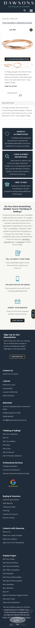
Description (8, 103)
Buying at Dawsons (12, 496)
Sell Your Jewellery (10, 434)
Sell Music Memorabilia (12, 577)
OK (17, 624)
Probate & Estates (10, 466)
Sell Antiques (8, 573)
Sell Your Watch (9, 441)
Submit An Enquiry (10, 374)
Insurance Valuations (11, 470)
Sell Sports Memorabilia (12, 581)
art (12, 242)
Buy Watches (8, 588)
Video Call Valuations (11, 602)
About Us (6, 532)
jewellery (26, 239)
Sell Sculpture (8, 452)
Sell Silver (6, 445)
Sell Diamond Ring (10, 563)
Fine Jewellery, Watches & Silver (17, 23)
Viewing (6, 510)
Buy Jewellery (8, 584)
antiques (20, 242)
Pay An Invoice (8, 518)
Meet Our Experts (10, 539)
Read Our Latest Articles (12, 535)
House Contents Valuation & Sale (16, 473)
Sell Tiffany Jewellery (11, 570)
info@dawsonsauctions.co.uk (14, 420)
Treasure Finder (9, 507)
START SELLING (17, 320)
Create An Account (10, 514)
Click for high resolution (18, 59)
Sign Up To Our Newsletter (13, 543)
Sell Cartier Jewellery (11, 566)
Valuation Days (9, 599)
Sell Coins (7, 449)
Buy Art (6, 592)
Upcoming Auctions (11, 500)
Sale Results (8, 503)
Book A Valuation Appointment (15, 595)
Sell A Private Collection (12, 456)
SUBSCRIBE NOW (17, 356)
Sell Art (5, 438)
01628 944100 (8, 416)
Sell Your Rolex (9, 559)
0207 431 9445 (8, 396)
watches (7, 242)
